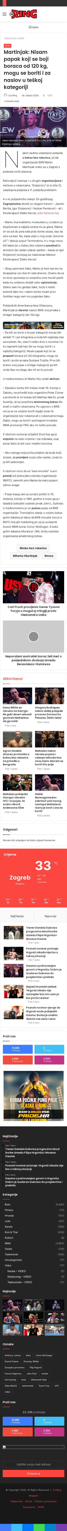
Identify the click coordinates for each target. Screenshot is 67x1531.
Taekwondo (11, 1254)
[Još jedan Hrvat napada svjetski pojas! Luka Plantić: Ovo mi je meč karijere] (33, 1317)
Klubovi (9, 1237)
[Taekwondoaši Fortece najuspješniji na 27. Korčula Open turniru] (54, 1330)
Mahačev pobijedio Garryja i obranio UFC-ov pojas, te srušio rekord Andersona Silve (15, 800)
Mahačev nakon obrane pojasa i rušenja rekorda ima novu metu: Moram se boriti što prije (49, 757)
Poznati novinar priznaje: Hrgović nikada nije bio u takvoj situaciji (42, 952)
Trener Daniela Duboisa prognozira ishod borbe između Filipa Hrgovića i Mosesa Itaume (41, 933)
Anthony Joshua (13, 1355)
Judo (7, 1221)
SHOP (41, 1507)
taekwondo (27, 1385)
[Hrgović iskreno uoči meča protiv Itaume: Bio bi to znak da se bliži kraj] (54, 1305)
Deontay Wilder (31, 1361)
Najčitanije (17, 916)
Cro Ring (12, 95)
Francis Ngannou (13, 1373)
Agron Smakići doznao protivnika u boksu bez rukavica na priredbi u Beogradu (16, 757)
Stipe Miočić (11, 1385)
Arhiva (28, 1501)
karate (45, 1373)
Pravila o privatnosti (45, 1501)
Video (8, 1265)
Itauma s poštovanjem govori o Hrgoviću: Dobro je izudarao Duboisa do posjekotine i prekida (44, 971)
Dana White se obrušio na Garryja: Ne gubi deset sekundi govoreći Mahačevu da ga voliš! (17, 714)
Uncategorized (13, 1259)
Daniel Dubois (12, 1361)
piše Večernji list (48, 213)
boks (28, 1355)
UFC (56, 1385)
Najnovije (50, 916)
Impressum (29, 1507)
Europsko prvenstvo (14, 1367)
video (7, 1391)
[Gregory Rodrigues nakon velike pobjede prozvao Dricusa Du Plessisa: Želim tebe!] (49, 696)
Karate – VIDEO (17, 1271)
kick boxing (10, 1379)
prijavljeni (21, 840)
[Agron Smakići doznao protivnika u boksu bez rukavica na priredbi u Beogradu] (17, 739)
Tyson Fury (43, 1385)
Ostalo (8, 1248)
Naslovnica (10, 38)
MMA (21, 38)
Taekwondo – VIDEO (20, 1282)
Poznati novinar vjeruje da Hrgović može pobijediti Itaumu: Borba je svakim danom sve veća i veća (43, 1013)
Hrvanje (9, 1215)
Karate (9, 1226)
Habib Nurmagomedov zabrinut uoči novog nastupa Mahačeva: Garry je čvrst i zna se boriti (49, 802)
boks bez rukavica (34, 548)
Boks (7, 1204)
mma (49, 556)
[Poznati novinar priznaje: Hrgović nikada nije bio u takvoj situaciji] (13, 953)
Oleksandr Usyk (39, 1379)
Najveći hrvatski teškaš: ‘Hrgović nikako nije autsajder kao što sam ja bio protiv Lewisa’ (42, 992)
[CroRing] (23, 14)
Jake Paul (32, 1373)
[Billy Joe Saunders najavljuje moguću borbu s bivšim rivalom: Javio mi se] (12, 1317)
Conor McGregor (44, 1355)
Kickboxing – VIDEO (19, 1276)
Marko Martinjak (26, 556)
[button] (33, 127)
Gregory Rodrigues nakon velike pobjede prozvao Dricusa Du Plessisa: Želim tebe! (49, 713)
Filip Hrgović (35, 1367)
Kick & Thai (11, 1232)
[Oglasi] (33, 27)
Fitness (9, 1210)
